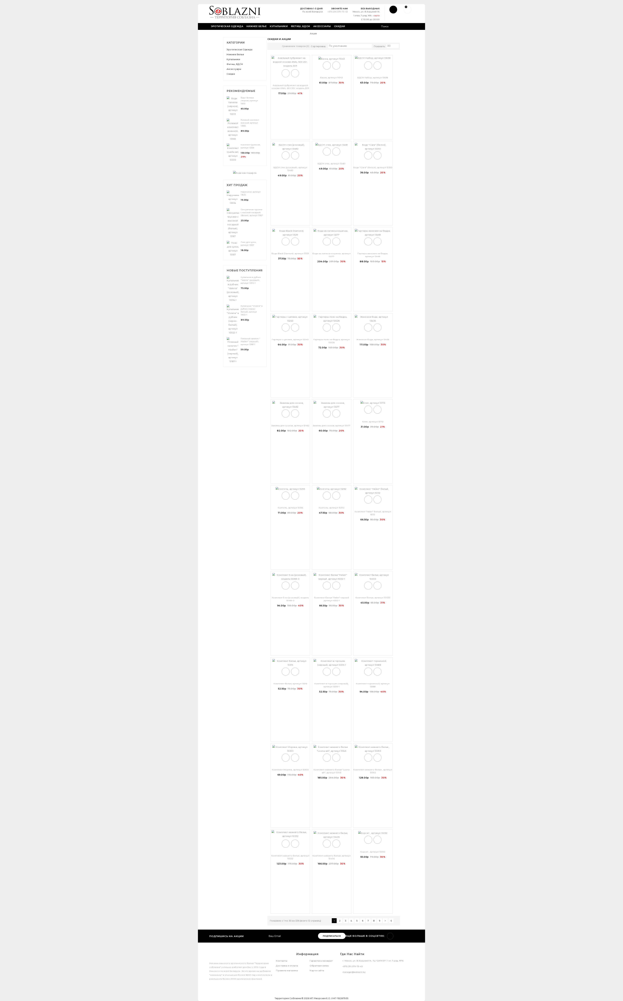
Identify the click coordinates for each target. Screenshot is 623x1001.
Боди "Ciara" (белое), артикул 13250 (372, 167)
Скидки (339, 26)
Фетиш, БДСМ (300, 26)
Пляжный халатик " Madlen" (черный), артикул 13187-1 (250, 341)
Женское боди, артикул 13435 (372, 339)
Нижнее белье (256, 26)
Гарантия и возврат (321, 960)
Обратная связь (319, 965)
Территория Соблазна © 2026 (292, 998)
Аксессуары (322, 26)
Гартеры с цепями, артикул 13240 (290, 339)
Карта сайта (317, 970)
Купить (286, 73)
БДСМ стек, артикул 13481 (331, 163)
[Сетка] (270, 46)
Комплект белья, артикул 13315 (290, 683)
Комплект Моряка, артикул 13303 (290, 769)
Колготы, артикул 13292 (331, 507)
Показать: (379, 46)
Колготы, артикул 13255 (290, 507)
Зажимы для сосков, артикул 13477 (331, 425)
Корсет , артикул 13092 (372, 852)
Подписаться (332, 936)
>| (391, 920)
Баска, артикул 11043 (331, 77)
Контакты (281, 960)
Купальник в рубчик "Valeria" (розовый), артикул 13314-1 (251, 280)
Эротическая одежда (227, 26)
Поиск (410, 26)
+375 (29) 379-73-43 (338, 11)
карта (376, 15)
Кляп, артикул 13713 (373, 421)
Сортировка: (318, 46)
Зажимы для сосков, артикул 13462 (290, 425)
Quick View (295, 73)
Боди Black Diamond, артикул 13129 (290, 253)
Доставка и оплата (287, 965)
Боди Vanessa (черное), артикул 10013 (249, 101)
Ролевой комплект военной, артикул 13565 (250, 123)
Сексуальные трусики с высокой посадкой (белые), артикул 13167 (252, 212)
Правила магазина (287, 970)
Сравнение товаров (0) (295, 46)
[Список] (276, 46)
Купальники (279, 26)
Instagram (390, 936)
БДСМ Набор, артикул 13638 (372, 77)
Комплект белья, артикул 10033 (372, 597)
